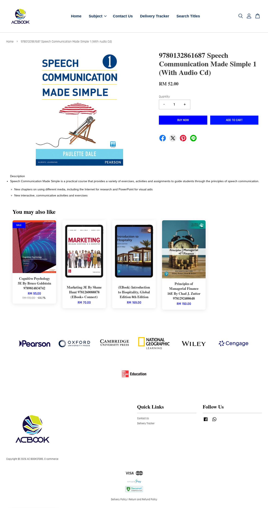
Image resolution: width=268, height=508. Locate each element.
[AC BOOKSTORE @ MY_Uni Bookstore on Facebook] (206, 421)
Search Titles (188, 16)
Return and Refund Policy (143, 499)
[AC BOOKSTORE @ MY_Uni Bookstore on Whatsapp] (214, 421)
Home (76, 16)
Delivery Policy (119, 499)
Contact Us (123, 16)
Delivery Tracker (154, 16)
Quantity (164, 97)
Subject (95, 16)
